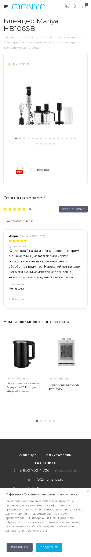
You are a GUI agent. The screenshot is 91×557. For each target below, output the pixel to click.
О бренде (28, 455)
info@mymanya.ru (48, 479)
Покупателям (59, 455)
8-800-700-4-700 (34, 470)
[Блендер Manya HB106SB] (45, 104)
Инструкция (39, 170)
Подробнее (49, 547)
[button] (16, 138)
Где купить (45, 462)
